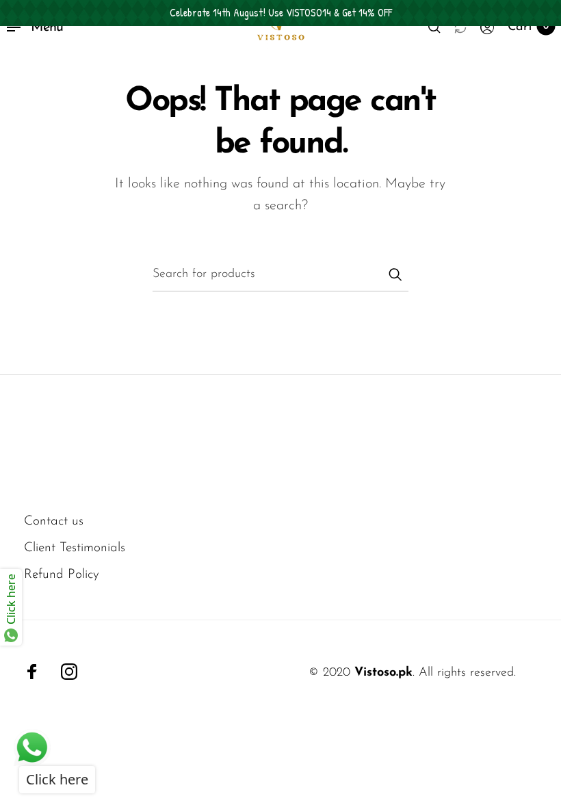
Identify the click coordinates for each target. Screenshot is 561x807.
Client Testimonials (74, 548)
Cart (528, 27)
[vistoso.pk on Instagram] (69, 671)
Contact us (53, 521)
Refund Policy (61, 574)
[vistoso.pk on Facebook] (32, 671)
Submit (394, 274)
